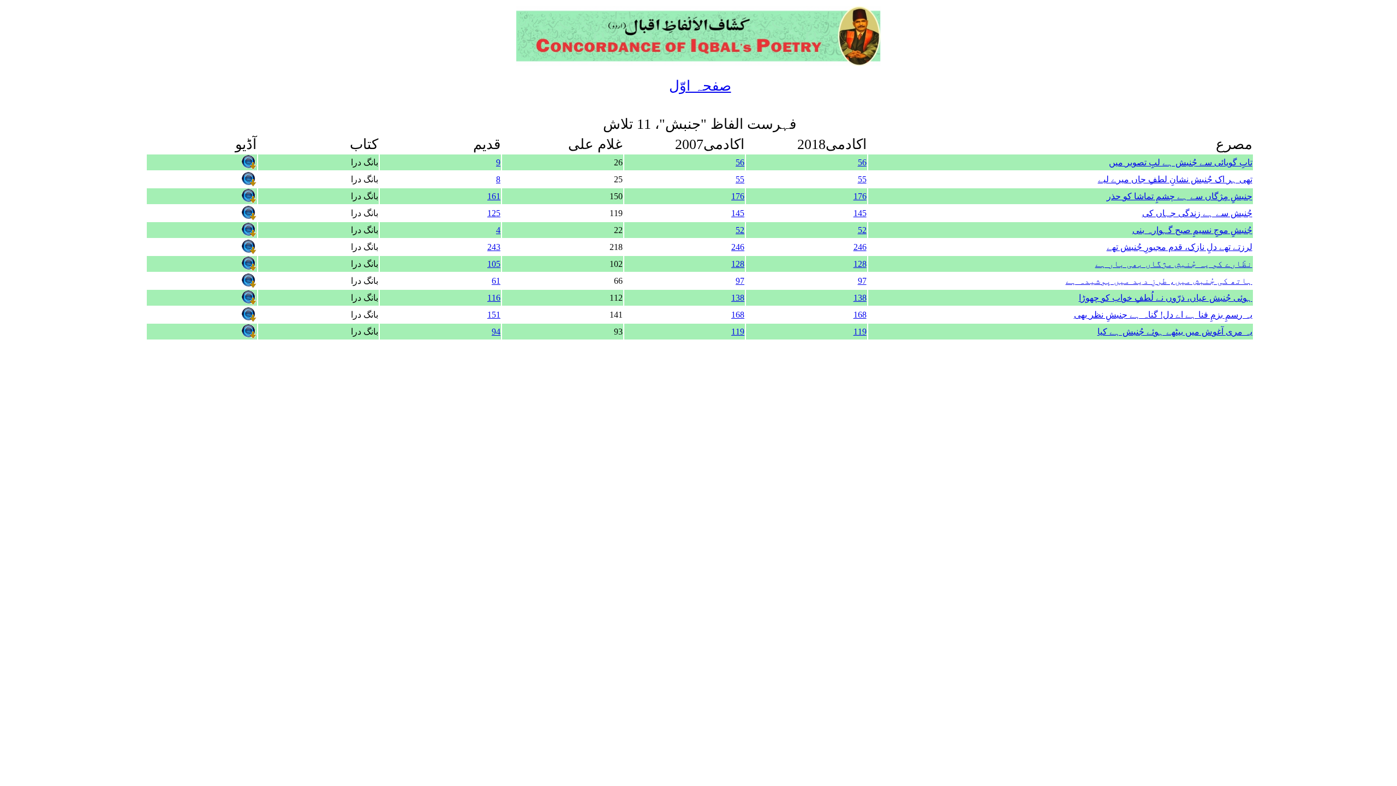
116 (493, 297)
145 (860, 213)
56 (862, 162)
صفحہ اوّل (700, 86)
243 (493, 247)
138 (860, 297)
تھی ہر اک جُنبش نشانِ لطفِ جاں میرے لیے (1175, 179)
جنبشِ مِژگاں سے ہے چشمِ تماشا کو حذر (1179, 196)
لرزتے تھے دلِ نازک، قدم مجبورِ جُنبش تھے (1179, 247)
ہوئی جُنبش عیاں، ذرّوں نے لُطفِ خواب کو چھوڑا (1165, 297)
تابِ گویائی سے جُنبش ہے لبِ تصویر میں (1180, 162)
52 (862, 230)
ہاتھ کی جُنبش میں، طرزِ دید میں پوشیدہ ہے (1159, 280)
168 (860, 314)
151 (493, 314)
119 (860, 331)
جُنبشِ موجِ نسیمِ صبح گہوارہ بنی (1192, 230)
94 (496, 331)
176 (860, 196)
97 (862, 280)
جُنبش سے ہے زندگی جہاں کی (1197, 213)
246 (860, 247)
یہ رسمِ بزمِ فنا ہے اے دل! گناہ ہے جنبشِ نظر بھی (1163, 314)
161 (493, 196)
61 (496, 280)
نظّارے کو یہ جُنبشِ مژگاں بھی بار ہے (1173, 264)
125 (493, 213)
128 (860, 264)
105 (493, 264)
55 (862, 179)
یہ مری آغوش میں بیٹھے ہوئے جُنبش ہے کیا (1174, 331)
